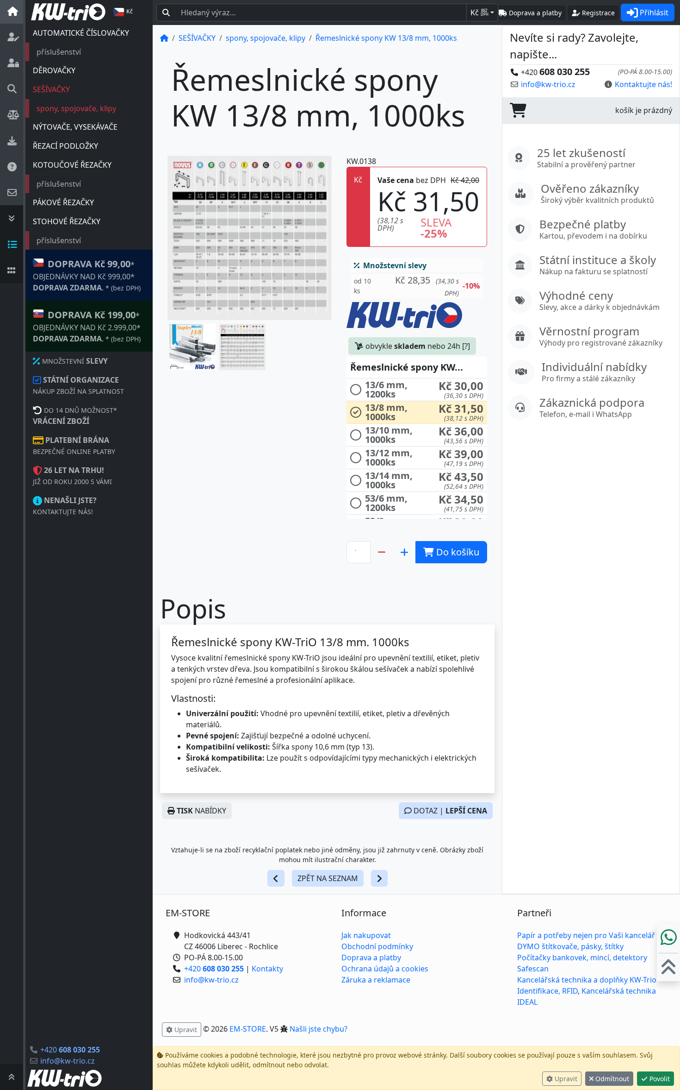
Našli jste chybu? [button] (318, 1029)
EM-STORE (247, 1029)
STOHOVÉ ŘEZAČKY (66, 221)
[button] (192, 347)
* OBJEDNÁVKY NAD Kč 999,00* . (87, 275)
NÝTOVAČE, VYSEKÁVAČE (75, 127)
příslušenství (59, 52)
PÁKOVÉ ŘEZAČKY (63, 202)
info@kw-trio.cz (67, 1061)
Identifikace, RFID (547, 991)
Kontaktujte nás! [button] (643, 84)
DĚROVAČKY (54, 70)
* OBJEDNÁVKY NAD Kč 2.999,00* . (87, 326)
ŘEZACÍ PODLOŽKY (65, 146)
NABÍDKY (201, 811)
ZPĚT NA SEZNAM (327, 878)
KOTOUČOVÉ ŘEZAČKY (72, 165)
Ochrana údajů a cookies (384, 969)
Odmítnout (611, 1078)
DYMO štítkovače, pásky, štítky (570, 946)
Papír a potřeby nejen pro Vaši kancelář (586, 935)
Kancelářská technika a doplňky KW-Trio (586, 980)
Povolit (659, 1078)
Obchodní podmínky (377, 946)
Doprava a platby (371, 957)
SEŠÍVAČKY (51, 89)
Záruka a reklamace (375, 980)
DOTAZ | (449, 811)
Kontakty (267, 969)
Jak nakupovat (366, 935)
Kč (479, 12)
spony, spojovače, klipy (76, 108)
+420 (70, 1050)
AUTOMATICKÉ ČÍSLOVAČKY (81, 33)
